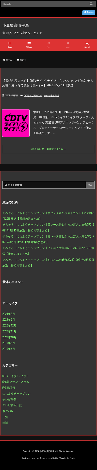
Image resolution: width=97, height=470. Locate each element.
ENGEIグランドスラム (15, 381)
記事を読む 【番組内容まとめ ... (49, 149)
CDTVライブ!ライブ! (33, 95)
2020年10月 (9, 337)
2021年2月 (8, 319)
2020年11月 (9, 331)
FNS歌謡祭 (8, 387)
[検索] (91, 4)
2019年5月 (8, 342)
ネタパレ (8, 410)
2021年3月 (8, 313)
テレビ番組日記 (51, 95)
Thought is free (66, 458)
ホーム (9, 60)
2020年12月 (9, 325)
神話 (5, 422)
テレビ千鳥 (9, 399)
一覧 (5, 416)
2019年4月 (8, 348)
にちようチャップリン (16, 393)
